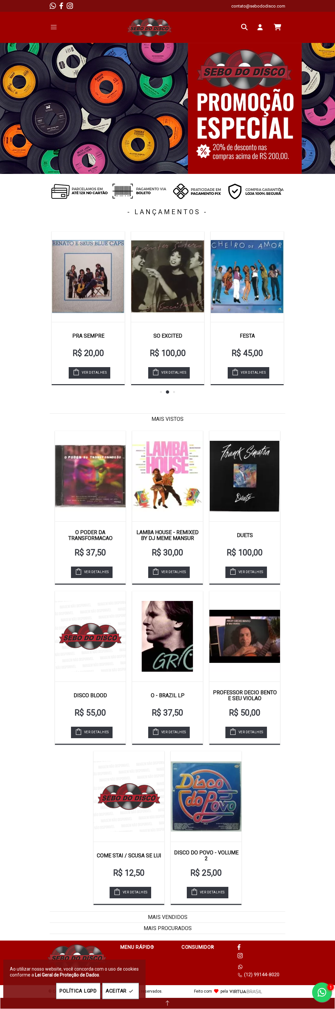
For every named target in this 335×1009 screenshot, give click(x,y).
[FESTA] (247, 277)
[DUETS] (244, 476)
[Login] (262, 27)
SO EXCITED (167, 336)
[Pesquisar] (246, 27)
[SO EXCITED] (167, 277)
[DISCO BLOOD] (90, 636)
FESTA (247, 336)
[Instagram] (70, 5)
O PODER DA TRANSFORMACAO (90, 535)
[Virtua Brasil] (245, 991)
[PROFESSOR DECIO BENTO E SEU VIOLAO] (244, 636)
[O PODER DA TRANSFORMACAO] (90, 476)
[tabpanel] (167, 108)
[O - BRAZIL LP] (167, 636)
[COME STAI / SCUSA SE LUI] (129, 796)
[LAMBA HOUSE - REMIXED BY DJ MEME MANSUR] (167, 476)
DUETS (245, 535)
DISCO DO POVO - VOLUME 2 (206, 856)
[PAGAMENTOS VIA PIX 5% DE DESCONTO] (197, 191)
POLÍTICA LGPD (78, 991)
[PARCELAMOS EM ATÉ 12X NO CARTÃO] (79, 191)
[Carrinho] (277, 27)
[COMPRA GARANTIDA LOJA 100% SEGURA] (255, 191)
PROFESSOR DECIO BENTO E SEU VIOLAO (245, 695)
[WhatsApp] (53, 5)
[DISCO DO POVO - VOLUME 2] (206, 796)
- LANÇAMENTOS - (167, 212)
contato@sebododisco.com (258, 6)
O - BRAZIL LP (168, 695)
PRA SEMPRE (88, 336)
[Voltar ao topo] (167, 1003)
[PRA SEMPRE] (88, 277)
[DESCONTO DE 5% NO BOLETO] (138, 191)
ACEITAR (116, 991)
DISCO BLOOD (90, 695)
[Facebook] (61, 6)
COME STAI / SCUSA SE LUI (129, 855)
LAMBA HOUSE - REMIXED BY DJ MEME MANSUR (167, 535)
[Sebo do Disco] (149, 27)
